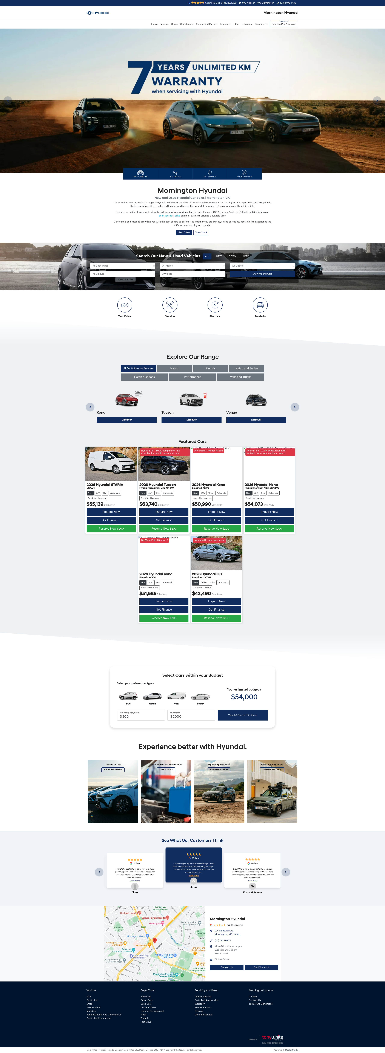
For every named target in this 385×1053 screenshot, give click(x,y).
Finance (224, 24)
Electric (211, 368)
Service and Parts (205, 24)
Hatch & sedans (144, 377)
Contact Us (227, 967)
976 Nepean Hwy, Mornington (258, 3)
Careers (253, 997)
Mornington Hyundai (281, 13)
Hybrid (174, 368)
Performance (192, 377)
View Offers (184, 232)
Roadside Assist (203, 1007)
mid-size (91, 1011)
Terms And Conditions (261, 1004)
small (89, 1004)
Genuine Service (203, 1015)
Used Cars (146, 1004)
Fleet (236, 24)
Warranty (200, 1004)
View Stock (201, 232)
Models (164, 24)
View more (135, 881)
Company (260, 24)
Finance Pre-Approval (284, 24)
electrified (91, 1000)
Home (154, 24)
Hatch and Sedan (246, 368)
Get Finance (111, 520)
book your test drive (169, 216)
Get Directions (261, 967)
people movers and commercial (103, 1015)
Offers (174, 24)
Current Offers (148, 1007)
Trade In (145, 1018)
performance (93, 1007)
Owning (246, 24)
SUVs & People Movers (138, 368)
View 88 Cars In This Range (242, 715)
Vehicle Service (203, 997)
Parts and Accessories (206, 1000)
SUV (88, 997)
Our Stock (185, 24)
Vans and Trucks (240, 377)
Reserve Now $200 (111, 528)
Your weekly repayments (129, 713)
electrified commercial (98, 1018)
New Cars (146, 997)
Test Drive (146, 1022)
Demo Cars (146, 1000)
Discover (127, 420)
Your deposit (175, 713)
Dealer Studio (292, 1050)
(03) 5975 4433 (288, 3)
